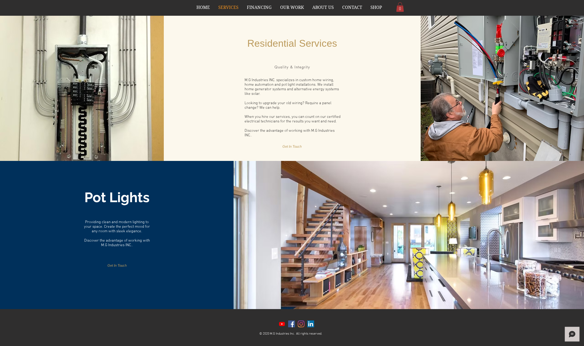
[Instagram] (301, 323)
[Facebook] (291, 323)
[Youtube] (282, 323)
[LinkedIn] (310, 323)
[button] (400, 7)
